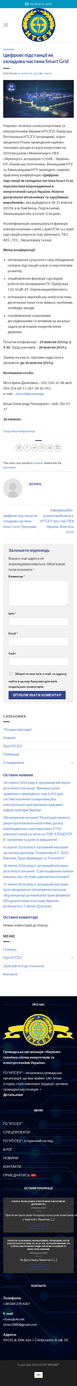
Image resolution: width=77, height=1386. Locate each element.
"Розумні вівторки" (17, 729)
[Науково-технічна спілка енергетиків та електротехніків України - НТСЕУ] (38, 25)
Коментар (17, 576)
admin (47, 73)
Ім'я (12, 613)
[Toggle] (72, 762)
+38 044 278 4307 (16, 1303)
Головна (9, 949)
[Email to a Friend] (42, 447)
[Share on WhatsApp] (19, 447)
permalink (9, 467)
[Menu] (5, 25)
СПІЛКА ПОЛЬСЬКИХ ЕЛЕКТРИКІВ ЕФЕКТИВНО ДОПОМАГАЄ (38, 1202)
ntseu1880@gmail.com (20, 1324)
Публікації (11, 754)
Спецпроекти (13, 762)
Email (13, 633)
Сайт (12, 653)
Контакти (10, 974)
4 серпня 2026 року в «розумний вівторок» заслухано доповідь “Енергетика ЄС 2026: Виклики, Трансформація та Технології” (36, 852)
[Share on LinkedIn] (57, 447)
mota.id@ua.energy (30, 393)
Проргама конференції (19, 431)
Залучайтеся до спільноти (23, 966)
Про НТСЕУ (12, 746)
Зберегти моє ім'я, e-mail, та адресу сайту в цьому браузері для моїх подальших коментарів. (38, 680)
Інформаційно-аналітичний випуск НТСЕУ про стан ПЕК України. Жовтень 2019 (57, 521)
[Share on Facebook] (26, 447)
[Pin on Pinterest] (50, 447)
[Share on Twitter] (34, 447)
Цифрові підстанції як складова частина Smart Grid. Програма (20, 521)
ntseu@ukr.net (14, 1319)
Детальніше (38, 1226)
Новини (9, 738)
